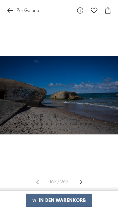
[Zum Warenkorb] (108, 10)
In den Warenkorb (61, 200)
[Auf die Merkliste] (94, 10)
